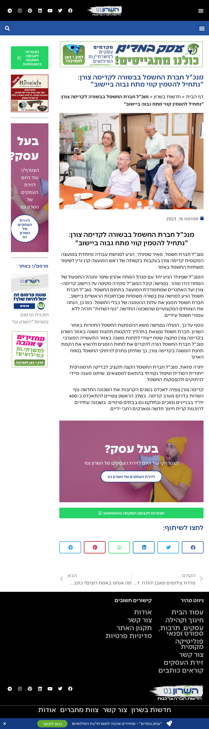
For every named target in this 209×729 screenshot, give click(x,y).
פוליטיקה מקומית (189, 643)
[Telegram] (9, 10)
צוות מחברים (79, 709)
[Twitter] (60, 10)
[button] (201, 28)
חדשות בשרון (167, 96)
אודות (143, 611)
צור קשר (191, 654)
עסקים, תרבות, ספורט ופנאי (181, 630)
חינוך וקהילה (184, 619)
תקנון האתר (134, 627)
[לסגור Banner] (5, 723)
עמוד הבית (187, 611)
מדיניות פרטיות (129, 635)
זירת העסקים (184, 662)
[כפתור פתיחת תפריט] (201, 10)
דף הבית (195, 96)
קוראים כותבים (181, 669)
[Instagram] (20, 10)
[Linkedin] (40, 10)
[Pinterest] (30, 10)
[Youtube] (50, 10)
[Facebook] (70, 10)
